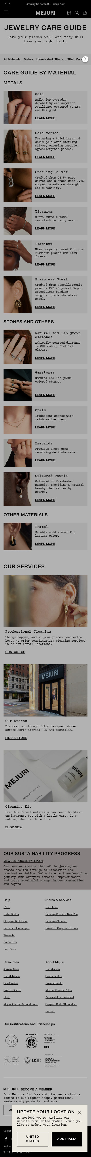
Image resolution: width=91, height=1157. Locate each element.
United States (32, 1139)
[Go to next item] (85, 59)
